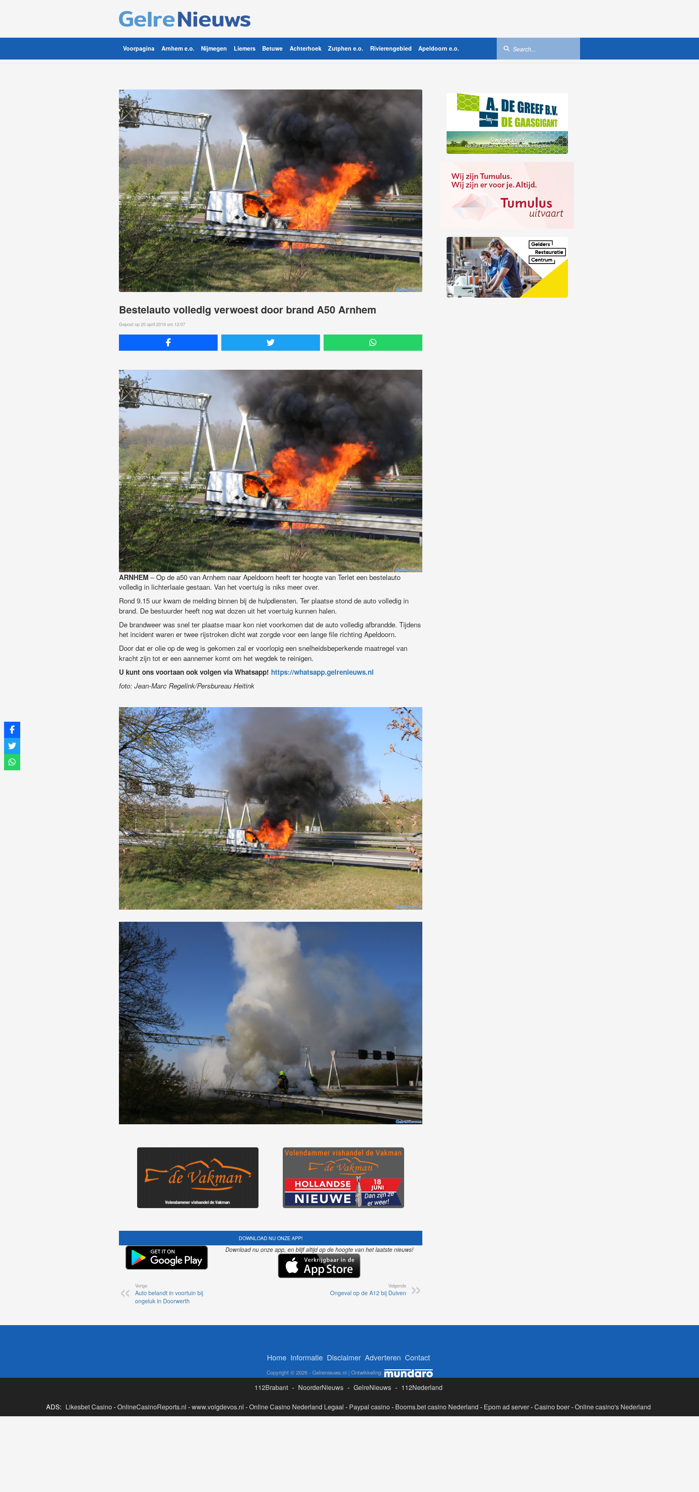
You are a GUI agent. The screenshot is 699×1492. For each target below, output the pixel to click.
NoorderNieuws (320, 1387)
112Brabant (271, 1387)
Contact (417, 1357)
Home (276, 1357)
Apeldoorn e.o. (438, 48)
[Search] (506, 48)
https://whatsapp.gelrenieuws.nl (322, 672)
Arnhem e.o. (178, 48)
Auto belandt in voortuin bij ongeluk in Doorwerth (169, 1293)
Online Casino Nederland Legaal (296, 1406)
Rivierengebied (391, 48)
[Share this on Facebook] (168, 343)
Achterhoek (306, 48)
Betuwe (272, 48)
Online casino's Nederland (613, 1406)
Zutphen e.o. (345, 48)
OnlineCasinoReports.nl (151, 1406)
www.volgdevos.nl (218, 1406)
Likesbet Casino (89, 1406)
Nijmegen (214, 48)
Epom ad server (506, 1406)
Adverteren (383, 1357)
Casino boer (552, 1406)
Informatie (306, 1357)
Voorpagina (139, 48)
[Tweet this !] (270, 343)
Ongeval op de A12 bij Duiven (368, 1289)
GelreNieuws (372, 1387)
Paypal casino (369, 1406)
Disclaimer (344, 1357)
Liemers (245, 48)
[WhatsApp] (373, 343)
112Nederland (422, 1387)
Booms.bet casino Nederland (437, 1406)
